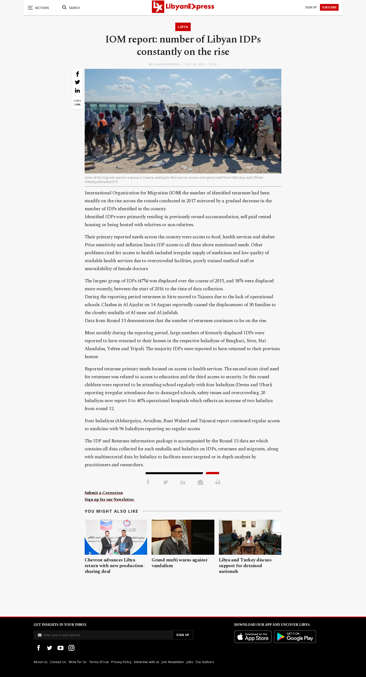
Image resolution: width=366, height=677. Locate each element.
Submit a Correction (104, 493)
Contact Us (58, 662)
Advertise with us (146, 662)
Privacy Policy (121, 662)
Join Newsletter (173, 662)
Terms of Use (99, 662)
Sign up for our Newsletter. (109, 500)
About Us (41, 662)
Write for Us (78, 662)
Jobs (189, 662)
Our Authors (204, 662)
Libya (183, 26)
